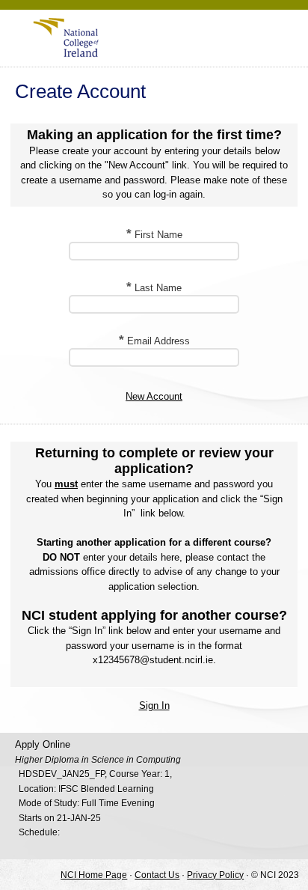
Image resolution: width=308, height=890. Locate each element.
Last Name (154, 287)
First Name (154, 234)
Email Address (154, 341)
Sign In (154, 705)
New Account (154, 396)
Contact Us (157, 875)
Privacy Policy (215, 875)
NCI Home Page (94, 875)
